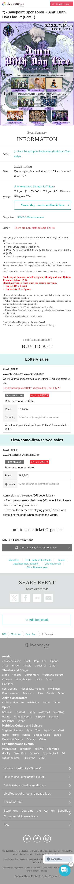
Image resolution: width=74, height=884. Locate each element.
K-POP (15, 665)
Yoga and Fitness (12, 730)
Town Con (20, 753)
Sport (6, 707)
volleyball (44, 711)
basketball (8, 720)
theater (17, 674)
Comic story (32, 674)
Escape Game (42, 734)
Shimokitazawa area (37, 567)
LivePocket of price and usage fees (27, 793)
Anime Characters (14, 698)
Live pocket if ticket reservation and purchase (13, 4)
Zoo (37, 730)
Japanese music (11, 660)
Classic (27, 665)
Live (40, 693)
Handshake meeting (33, 688)
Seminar (34, 753)
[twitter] (27, 839)
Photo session (10, 693)
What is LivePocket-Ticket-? (23, 768)
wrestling (58, 711)
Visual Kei (40, 665)
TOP (4, 634)
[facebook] (37, 839)
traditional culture (53, 674)
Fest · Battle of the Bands (38, 560)
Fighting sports (23, 716)
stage (5, 674)
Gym (29, 730)
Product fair (9, 748)
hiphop (54, 660)
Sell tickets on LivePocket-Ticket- (25, 785)
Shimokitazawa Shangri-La (30, 186)
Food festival (50, 753)
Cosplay (31, 739)
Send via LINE (37, 598)
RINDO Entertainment (30, 217)
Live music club (53, 563)
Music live (14, 560)
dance (38, 679)
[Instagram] (47, 839)
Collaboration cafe (13, 702)
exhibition (54, 688)
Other (53, 665)
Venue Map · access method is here (42, 205)
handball (54, 716)
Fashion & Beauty (12, 739)
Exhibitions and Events (18, 744)
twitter (14, 598)
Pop (36, 660)
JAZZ (5, 665)
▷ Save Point (22, 151)
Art (63, 753)
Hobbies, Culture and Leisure (22, 725)
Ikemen (61, 560)
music (6, 656)
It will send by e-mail (48, 598)
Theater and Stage (15, 670)
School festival (11, 757)
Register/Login (62, 4)
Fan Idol (7, 684)
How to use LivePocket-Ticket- (24, 777)
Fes (44, 660)
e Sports (40, 716)
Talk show (29, 693)
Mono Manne (23, 679)
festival (39, 748)
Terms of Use (13, 802)
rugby (31, 711)
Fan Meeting (9, 688)
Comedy (7, 679)
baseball (7, 711)
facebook (25, 598)
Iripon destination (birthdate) (48, 151)
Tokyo (50, 186)
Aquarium (49, 730)
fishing (26, 734)
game (15, 734)
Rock (28, 660)
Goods (50, 693)
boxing (6, 716)
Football (20, 711)
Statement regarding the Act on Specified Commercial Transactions (37, 813)
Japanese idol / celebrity (25, 563)
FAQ (6, 825)
